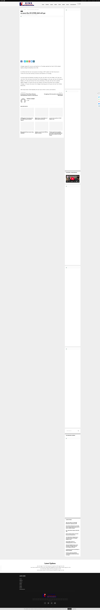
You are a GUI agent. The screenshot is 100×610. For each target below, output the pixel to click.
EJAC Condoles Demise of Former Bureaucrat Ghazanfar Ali (47, 570)
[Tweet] (25, 61)
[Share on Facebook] (21, 61)
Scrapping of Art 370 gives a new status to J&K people (53, 94)
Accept (69, 608)
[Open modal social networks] (34, 61)
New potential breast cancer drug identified (27, 132)
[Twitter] (48, 603)
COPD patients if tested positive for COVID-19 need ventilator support (27, 119)
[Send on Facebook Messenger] (31, 61)
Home (43, 4)
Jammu (51, 4)
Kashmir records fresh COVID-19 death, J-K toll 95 (41, 132)
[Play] (67, 181)
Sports (67, 4)
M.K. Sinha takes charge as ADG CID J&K (47, 568)
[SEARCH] (78, 431)
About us (89, 0)
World (59, 4)
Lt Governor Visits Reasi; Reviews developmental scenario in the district (29, 94)
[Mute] (76, 181)
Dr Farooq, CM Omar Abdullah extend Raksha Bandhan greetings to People (72, 553)
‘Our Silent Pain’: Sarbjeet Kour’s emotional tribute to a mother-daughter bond (72, 538)
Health (63, 4)
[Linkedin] (52, 603)
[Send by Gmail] (29, 61)
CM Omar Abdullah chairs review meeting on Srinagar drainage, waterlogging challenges (72, 546)
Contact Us (93, 0)
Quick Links (97, 0)
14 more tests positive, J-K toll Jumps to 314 (55, 119)
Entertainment (73, 4)
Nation (55, 4)
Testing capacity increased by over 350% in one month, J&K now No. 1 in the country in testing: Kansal (55, 133)
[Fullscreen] (78, 181)
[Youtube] (55, 603)
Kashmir (47, 4)
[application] (72, 179)
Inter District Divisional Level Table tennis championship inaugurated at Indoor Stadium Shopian (72, 527)
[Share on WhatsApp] (27, 61)
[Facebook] (45, 603)
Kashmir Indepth (24, 14)
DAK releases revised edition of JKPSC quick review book (41, 119)
